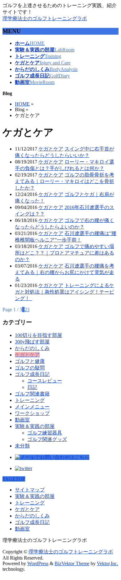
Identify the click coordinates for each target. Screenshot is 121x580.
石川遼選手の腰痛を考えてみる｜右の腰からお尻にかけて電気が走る (64, 272)
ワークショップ (32, 413)
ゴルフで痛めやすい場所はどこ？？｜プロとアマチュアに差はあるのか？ (64, 253)
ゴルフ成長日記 (32, 374)
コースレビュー (44, 380)
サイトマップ (30, 489)
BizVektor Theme (72, 563)
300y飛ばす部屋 (32, 341)
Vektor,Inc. (107, 563)
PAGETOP (13, 479)
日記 (32, 387)
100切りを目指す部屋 (38, 335)
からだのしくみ (32, 348)
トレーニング (30, 400)
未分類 (22, 445)
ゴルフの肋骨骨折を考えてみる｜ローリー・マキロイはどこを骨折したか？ (64, 181)
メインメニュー (32, 406)
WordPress (37, 563)
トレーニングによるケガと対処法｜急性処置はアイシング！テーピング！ (64, 292)
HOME (22, 104)
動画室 (22, 419)
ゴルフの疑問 (30, 367)
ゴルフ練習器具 (44, 432)
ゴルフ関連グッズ (47, 439)
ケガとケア (50, 148)
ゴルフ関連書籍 (32, 393)
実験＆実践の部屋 (35, 426)
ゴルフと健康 (30, 361)
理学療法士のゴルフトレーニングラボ (44, 18)
